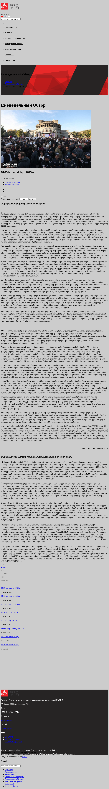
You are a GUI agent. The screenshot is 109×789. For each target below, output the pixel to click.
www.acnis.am (6, 728)
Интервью (9, 55)
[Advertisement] (54, 665)
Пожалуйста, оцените (10, 199)
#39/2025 (4, 568)
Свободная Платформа (15, 38)
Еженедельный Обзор (14, 44)
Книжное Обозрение (13, 49)
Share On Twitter (12, 184)
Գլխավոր (9, 769)
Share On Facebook (13, 182)
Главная (8, 82)
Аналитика (9, 33)
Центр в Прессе (11, 60)
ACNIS (24, 757)
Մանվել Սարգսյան (13, 742)
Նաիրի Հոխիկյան (13, 739)
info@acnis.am (6, 720)
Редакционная (11, 27)
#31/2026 (9, 737)
